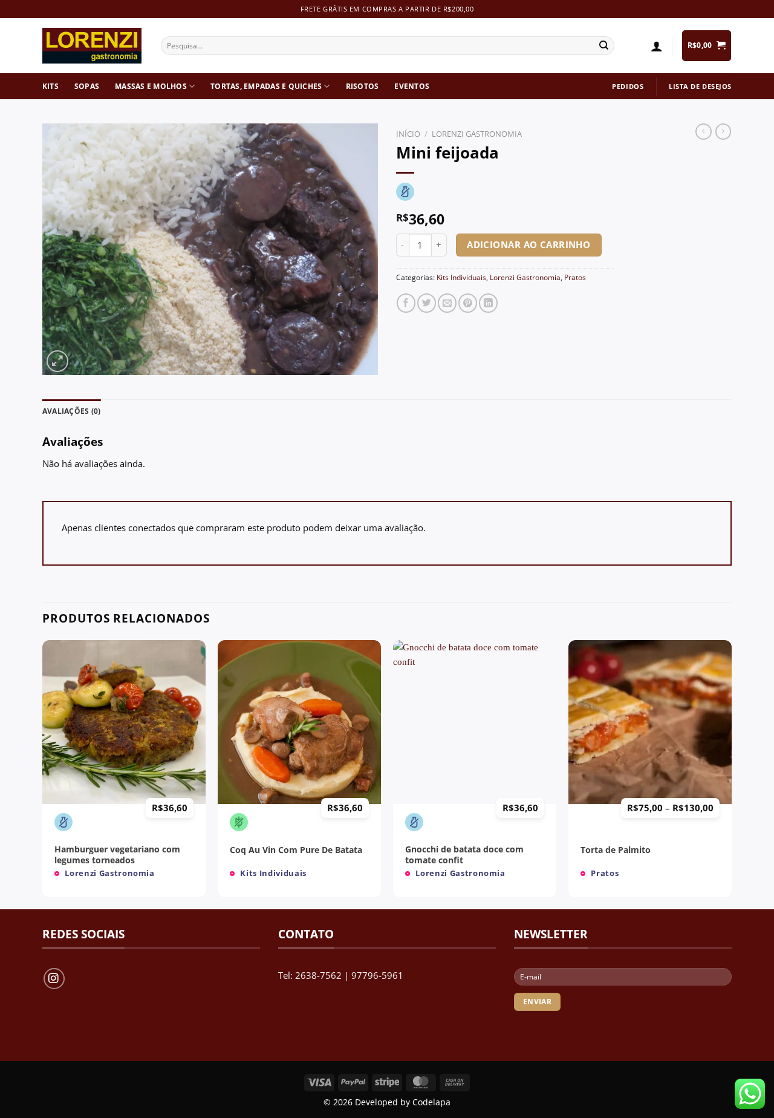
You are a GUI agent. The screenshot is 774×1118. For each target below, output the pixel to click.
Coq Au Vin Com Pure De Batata (296, 850)
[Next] (731, 773)
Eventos (411, 86)
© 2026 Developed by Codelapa (387, 1102)
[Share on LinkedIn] (488, 302)
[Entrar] (657, 46)
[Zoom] (57, 361)
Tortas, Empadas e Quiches (266, 86)
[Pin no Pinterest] (467, 302)
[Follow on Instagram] (54, 978)
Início (408, 133)
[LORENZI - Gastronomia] (92, 45)
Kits (50, 86)
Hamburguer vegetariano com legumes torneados (117, 855)
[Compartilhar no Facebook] (406, 302)
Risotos (362, 86)
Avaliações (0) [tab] (71, 411)
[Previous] (43, 773)
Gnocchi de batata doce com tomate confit (464, 855)
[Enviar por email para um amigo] (447, 302)
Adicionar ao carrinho (528, 244)
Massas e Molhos (151, 86)
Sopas (86, 86)
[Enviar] (604, 46)
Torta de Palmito (615, 850)
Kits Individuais (461, 277)
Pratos (575, 277)
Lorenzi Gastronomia (477, 133)
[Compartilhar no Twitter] (426, 302)
